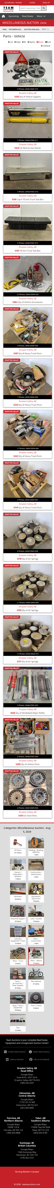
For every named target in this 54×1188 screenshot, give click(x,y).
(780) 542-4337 (27, 1083)
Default (46, 45)
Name (32, 42)
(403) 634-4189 (40, 1132)
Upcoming (13, 16)
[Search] (43, 8)
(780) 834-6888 (13, 1132)
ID (25, 42)
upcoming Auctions (16, 29)
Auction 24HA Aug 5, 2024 (33, 29)
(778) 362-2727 (27, 1157)
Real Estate (27, 16)
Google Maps (27, 1074)
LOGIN (32, 2)
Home (5, 29)
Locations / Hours (13, 2)
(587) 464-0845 (27, 1107)
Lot (11, 42)
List (49, 42)
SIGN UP (46, 2)
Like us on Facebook (41, 1059)
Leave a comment (17, 1059)
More (40, 16)
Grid (41, 42)
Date (18, 42)
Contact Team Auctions (16, 1052)
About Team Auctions (41, 1052)
